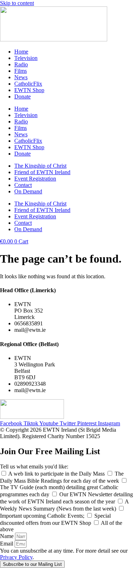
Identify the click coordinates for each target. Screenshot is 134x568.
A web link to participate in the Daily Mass (57, 474)
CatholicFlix (28, 84)
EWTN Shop (29, 90)
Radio (21, 64)
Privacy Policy (16, 557)
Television (26, 58)
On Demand (28, 191)
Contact (23, 185)
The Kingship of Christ (40, 166)
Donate (22, 96)
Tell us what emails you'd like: (34, 466)
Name (7, 536)
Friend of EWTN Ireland (42, 172)
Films (20, 71)
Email (7, 544)
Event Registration (35, 179)
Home (21, 52)
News (21, 77)
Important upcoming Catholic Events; (43, 516)
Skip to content (17, 3)
